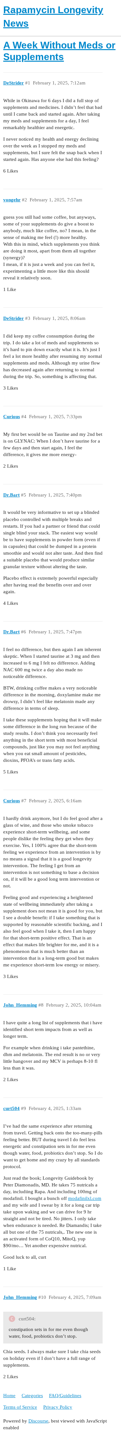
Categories (32, 1395)
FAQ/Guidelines (65, 1395)
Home (9, 1395)
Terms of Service (20, 1407)
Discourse (38, 1420)
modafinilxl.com (84, 1198)
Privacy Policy (57, 1407)
